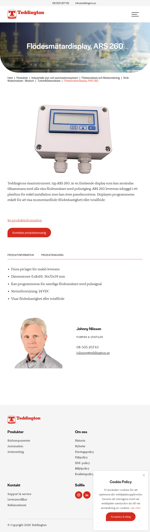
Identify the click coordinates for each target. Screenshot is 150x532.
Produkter (22, 78)
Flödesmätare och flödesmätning (101, 78)
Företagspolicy (84, 452)
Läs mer (135, 508)
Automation (15, 446)
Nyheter (80, 446)
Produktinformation (21, 255)
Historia (80, 440)
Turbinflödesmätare (49, 80)
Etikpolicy (81, 457)
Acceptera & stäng (121, 516)
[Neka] (143, 475)
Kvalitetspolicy (84, 474)
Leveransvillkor (17, 499)
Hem (10, 78)
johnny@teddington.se (93, 353)
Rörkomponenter (19, 440)
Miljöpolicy (82, 468)
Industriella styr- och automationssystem (54, 78)
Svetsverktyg (16, 452)
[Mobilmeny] (135, 14)
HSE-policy (82, 463)
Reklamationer (17, 505)
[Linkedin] (87, 495)
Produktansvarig (52, 255)
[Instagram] (78, 495)
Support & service (19, 494)
